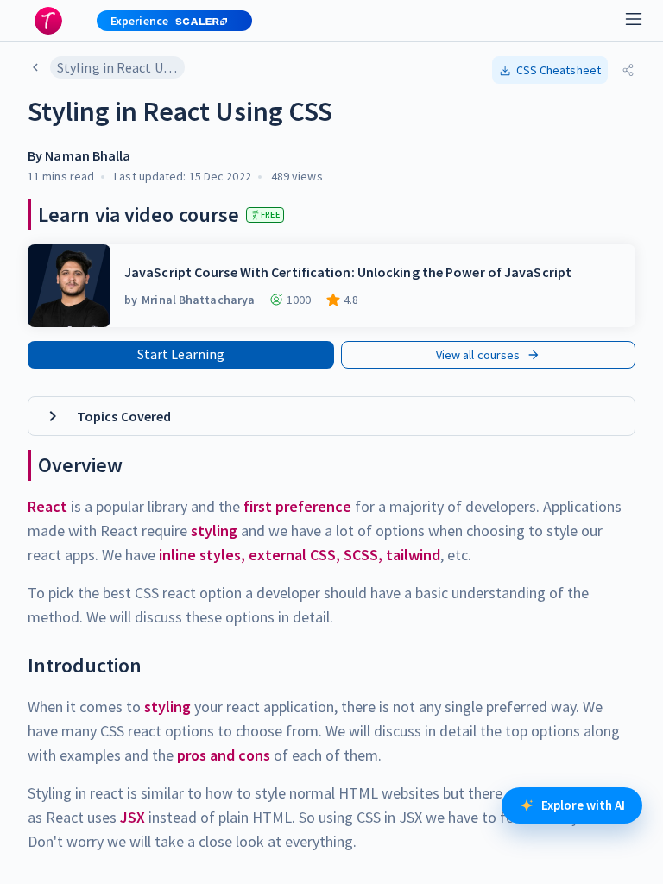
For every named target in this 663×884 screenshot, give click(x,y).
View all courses (478, 355)
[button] (167, 20)
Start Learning (180, 354)
